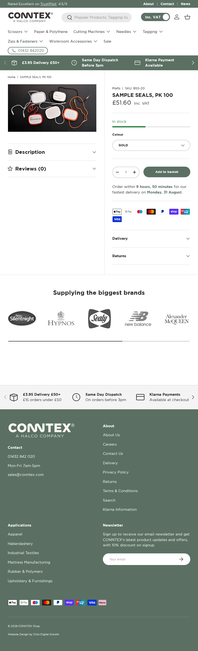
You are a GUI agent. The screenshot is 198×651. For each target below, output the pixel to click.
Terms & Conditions (120, 491)
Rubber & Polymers (25, 571)
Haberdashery (20, 544)
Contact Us (113, 453)
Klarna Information (120, 509)
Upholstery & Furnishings (30, 581)
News (185, 4)
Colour (117, 134)
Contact (167, 4)
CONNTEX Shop (29, 626)
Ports (116, 88)
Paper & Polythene (51, 32)
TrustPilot (48, 4)
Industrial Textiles (23, 553)
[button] (187, 17)
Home (11, 77)
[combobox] (97, 17)
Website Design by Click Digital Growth (33, 634)
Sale (107, 41)
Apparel (15, 534)
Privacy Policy (116, 472)
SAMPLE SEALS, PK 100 (35, 77)
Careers (110, 444)
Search (109, 500)
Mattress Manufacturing (29, 562)
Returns (110, 482)
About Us (111, 435)
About (148, 4)
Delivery (110, 463)
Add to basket (166, 172)
